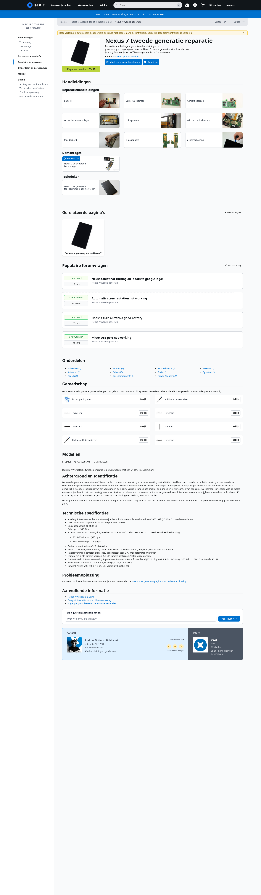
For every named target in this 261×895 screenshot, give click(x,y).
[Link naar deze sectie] (60, 476)
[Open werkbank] (187, 5)
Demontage (25, 46)
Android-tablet (87, 21)
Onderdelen (73, 360)
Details (21, 79)
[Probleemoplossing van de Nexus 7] (83, 235)
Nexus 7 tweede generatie (33, 26)
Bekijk (143, 399)
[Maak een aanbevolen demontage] (175, 646)
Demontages (72, 153)
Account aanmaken (154, 14)
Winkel (103, 5)
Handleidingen (25, 37)
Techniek (23, 50)
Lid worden (215, 5)
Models (22, 73)
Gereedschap (74, 384)
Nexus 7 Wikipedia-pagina (81, 596)
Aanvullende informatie (31, 96)
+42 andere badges (176, 650)
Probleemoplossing (29, 92)
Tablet (74, 21)
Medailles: (177, 639)
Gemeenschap (85, 5)
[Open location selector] (195, 5)
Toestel (63, 21)
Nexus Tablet (104, 21)
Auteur (71, 632)
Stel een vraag (234, 265)
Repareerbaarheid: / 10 (81, 69)
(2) (74, 372)
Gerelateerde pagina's (29, 56)
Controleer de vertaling (180, 32)
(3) (123, 375)
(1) (74, 368)
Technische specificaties (31, 88)
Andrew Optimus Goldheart (127, 56)
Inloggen (230, 5)
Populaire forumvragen (30, 62)
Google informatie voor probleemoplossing (89, 600)
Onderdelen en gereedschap (32, 67)
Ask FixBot (227, 618)
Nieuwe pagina (234, 212)
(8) (118, 372)
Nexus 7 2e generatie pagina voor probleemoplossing (159, 581)
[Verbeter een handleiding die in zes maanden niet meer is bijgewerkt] (181, 646)
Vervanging (25, 42)
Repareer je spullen (61, 5)
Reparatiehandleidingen (80, 90)
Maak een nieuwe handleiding (125, 62)
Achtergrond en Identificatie (33, 84)
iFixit (214, 640)
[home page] (36, 5)
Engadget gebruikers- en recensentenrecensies (92, 603)
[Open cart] (203, 5)
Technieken (70, 177)
